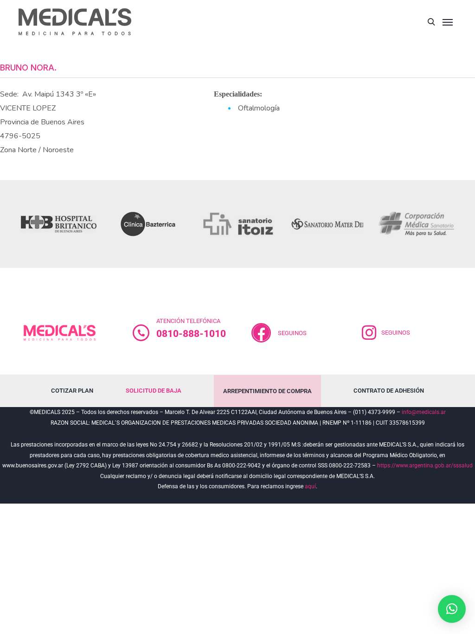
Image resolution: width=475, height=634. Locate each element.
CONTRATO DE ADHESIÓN (388, 390)
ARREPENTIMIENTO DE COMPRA (267, 391)
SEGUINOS (292, 333)
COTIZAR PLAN (72, 390)
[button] (452, 609)
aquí (310, 486)
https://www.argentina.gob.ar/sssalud (425, 465)
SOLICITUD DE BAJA (153, 390)
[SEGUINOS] (369, 332)
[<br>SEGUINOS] (261, 333)
